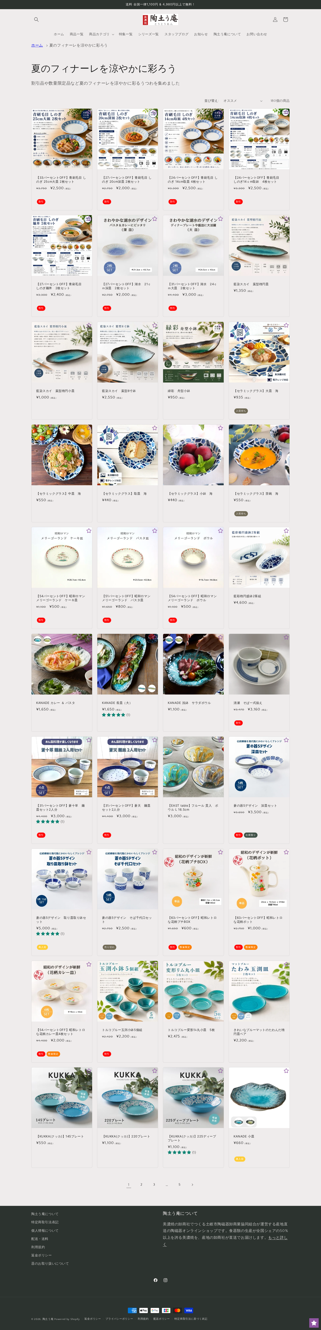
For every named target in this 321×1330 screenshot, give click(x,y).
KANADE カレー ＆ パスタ (55, 703)
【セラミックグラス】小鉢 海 (190, 493)
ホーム (37, 45)
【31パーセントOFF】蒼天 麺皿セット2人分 (126, 807)
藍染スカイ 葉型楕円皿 (251, 284)
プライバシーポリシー (119, 1319)
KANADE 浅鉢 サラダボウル (189, 703)
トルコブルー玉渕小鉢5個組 (122, 1030)
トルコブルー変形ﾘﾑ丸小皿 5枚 (191, 1030)
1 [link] (128, 1185)
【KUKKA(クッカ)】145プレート (60, 1136)
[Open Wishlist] (314, 1323)
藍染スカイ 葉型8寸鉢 (119, 391)
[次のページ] (192, 1185)
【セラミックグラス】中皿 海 (58, 493)
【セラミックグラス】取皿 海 (124, 493)
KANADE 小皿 (244, 1136)
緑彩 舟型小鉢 (179, 391)
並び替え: (211, 101)
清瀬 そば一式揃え (248, 703)
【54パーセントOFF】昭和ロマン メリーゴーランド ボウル (193, 598)
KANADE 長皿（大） (117, 703)
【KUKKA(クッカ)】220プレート (126, 1136)
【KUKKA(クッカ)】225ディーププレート (192, 1138)
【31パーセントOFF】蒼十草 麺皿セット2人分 (60, 807)
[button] (36, 19)
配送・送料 (39, 1239)
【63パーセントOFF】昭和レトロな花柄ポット (258, 920)
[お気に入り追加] (89, 112)
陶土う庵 (48, 1319)
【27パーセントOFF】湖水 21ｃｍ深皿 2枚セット (126, 286)
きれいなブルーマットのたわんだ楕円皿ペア (259, 1032)
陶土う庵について (45, 1214)
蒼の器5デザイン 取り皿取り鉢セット (61, 920)
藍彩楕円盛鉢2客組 (247, 596)
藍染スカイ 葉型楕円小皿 (55, 391)
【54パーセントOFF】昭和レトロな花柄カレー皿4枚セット (60, 1032)
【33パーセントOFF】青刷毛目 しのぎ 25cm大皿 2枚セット (61, 179)
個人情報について (45, 1231)
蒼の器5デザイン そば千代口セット (127, 920)
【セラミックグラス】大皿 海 (256, 391)
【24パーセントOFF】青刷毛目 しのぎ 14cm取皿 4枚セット (193, 179)
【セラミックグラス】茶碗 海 (256, 493)
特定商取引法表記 (45, 1222)
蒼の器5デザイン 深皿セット (255, 805)
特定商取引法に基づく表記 (190, 1319)
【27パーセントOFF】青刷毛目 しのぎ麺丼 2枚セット (60, 286)
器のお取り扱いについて (50, 1264)
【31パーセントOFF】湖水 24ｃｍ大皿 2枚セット (192, 286)
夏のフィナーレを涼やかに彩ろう (78, 45)
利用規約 (38, 1247)
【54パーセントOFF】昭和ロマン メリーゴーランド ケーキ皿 (61, 598)
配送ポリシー (161, 1319)
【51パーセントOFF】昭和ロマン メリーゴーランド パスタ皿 (127, 598)
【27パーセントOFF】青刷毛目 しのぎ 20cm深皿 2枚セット (127, 179)
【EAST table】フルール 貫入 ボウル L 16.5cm (193, 807)
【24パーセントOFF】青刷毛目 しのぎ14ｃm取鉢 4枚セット (258, 179)
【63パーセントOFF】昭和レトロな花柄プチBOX (192, 920)
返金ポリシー (41, 1255)
